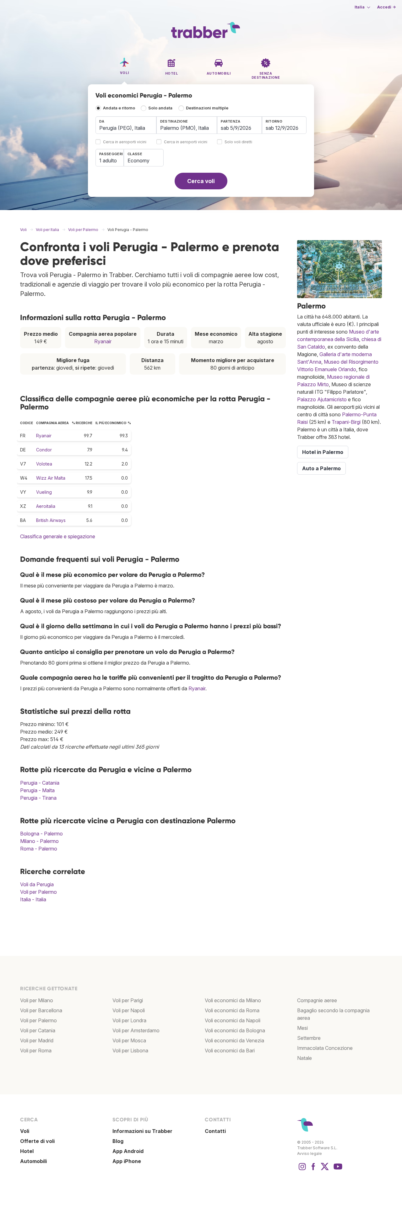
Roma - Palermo (38, 848)
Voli (24, 1131)
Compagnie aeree (317, 1000)
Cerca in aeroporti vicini (124, 142)
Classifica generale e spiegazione (57, 536)
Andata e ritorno (119, 108)
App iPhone (126, 1161)
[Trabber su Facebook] (313, 1169)
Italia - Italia (33, 899)
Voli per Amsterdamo (136, 1030)
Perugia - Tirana (38, 798)
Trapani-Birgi (346, 422)
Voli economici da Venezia (234, 1040)
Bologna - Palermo (41, 833)
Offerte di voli (37, 1141)
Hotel (27, 1151)
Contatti (215, 1131)
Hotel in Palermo (322, 452)
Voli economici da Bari (230, 1050)
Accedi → (386, 7)
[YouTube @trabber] (337, 1169)
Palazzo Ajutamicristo (322, 399)
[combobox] (125, 125)
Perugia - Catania (39, 783)
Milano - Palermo (39, 841)
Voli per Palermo (38, 892)
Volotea (44, 463)
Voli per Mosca (129, 1040)
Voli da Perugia (37, 884)
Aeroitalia (45, 506)
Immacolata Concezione (325, 1048)
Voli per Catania (37, 1030)
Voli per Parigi (127, 1000)
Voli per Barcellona (41, 1010)
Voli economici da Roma (232, 1010)
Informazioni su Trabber (142, 1131)
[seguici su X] (325, 1169)
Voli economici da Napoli (232, 1020)
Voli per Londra (129, 1020)
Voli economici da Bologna (235, 1030)
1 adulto (108, 160)
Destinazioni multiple (207, 108)
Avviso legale (309, 1153)
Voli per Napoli (128, 1010)
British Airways (51, 520)
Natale (304, 1058)
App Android (128, 1151)
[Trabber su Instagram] (302, 1169)
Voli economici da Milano (233, 1000)
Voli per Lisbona (130, 1050)
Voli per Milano (36, 1000)
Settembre (309, 1038)
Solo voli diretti (238, 142)
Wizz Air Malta (50, 478)
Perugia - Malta (37, 790)
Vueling (44, 492)
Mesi (302, 1028)
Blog (117, 1141)
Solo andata (160, 108)
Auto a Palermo (321, 468)
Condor (44, 449)
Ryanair (102, 341)
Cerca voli (201, 181)
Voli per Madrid (36, 1040)
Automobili (33, 1161)
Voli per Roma (36, 1050)
